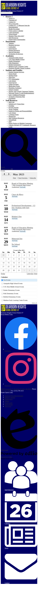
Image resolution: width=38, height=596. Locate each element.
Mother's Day (17, 217)
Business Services (14, 45)
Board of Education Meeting (22, 183)
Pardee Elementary (14, 61)
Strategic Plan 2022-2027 (16, 36)
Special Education (14, 52)
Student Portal (13, 75)
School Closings (14, 89)
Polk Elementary (14, 63)
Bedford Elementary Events (11, 297)
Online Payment (14, 84)
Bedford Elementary (15, 65)
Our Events (6, 280)
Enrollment (12, 98)
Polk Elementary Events (10, 293)
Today (3, 274)
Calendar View (32, 274)
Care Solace (12, 81)
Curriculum (12, 47)
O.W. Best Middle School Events (13, 287)
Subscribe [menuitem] (33, 178)
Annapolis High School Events (13, 283)
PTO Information (14, 79)
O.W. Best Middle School (16, 59)
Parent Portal (12, 74)
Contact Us (12, 22)
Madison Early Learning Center (18, 66)
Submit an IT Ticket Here (16, 104)
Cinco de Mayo (17, 194)
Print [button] (14, 178)
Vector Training (13, 109)
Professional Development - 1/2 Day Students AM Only (23, 206)
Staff (10, 121)
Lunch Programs (14, 32)
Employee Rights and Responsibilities (20, 111)
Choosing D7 (13, 20)
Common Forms (14, 114)
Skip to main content (7, 1)
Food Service (13, 48)
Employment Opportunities (17, 39)
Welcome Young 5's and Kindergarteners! (21, 93)
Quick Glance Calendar (16, 31)
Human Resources (14, 50)
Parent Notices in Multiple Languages (20, 123)
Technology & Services (16, 54)
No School (16, 244)
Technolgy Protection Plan (17, 97)
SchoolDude (12, 120)
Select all (34, 303)
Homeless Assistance (15, 88)
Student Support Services (16, 72)
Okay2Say (12, 77)
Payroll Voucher (14, 107)
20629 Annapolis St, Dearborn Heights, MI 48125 (16, 389)
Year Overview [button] (23, 178)
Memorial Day (17, 239)
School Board (13, 34)
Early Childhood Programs (17, 95)
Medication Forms (14, 86)
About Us (12, 18)
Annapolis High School (16, 58)
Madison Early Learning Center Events (15, 300)
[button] (9, 16)
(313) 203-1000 (6, 391)
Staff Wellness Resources (16, 118)
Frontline (11, 106)
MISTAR (11, 102)
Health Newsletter (14, 29)
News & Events (13, 24)
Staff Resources (13, 38)
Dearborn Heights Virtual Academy (19, 68)
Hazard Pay (12, 116)
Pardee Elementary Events (11, 290)
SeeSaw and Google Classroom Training (21, 91)
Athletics (11, 43)
